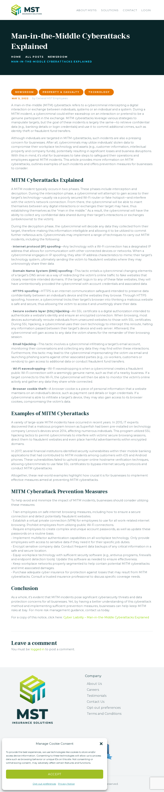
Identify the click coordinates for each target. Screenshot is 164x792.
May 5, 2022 (20, 98)
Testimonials (96, 696)
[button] (101, 744)
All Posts (34, 56)
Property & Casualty (61, 92)
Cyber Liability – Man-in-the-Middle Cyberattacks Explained (106, 617)
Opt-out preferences (44, 783)
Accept (54, 774)
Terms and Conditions (104, 714)
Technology (99, 92)
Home (16, 56)
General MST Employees (52, 98)
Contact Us (95, 702)
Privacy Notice (66, 783)
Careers (93, 690)
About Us (94, 684)
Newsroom (58, 56)
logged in (37, 649)
